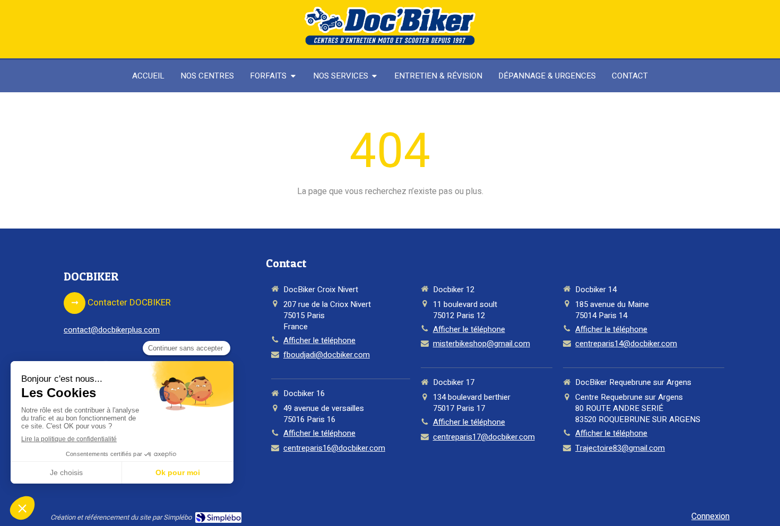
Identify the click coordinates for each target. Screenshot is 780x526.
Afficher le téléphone (319, 340)
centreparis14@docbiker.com (626, 343)
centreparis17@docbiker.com (484, 437)
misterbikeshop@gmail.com (481, 343)
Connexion (710, 516)
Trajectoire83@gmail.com (620, 448)
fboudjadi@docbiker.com (326, 355)
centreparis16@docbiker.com (334, 448)
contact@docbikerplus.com (112, 330)
